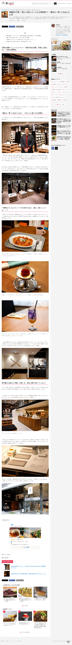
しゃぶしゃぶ (55, 81)
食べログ (69, 3)
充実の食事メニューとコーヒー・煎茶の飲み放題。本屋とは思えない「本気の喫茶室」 (24, 35)
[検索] (55, 3)
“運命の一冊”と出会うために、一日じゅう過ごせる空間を (18, 37)
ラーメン (55, 92)
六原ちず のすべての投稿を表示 (62, 34)
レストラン (63, 97)
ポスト (4, 26)
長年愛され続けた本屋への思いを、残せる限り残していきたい (19, 41)
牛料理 (54, 84)
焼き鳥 (68, 81)
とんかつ (60, 84)
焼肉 (54, 89)
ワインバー (55, 86)
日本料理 (62, 81)
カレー (60, 92)
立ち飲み (59, 89)
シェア (12, 26)
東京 (18, 20)
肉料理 (59, 99)
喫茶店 (24, 20)
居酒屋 (54, 99)
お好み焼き (65, 99)
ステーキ (66, 92)
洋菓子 (66, 86)
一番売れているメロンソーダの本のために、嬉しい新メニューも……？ (21, 39)
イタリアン (66, 84)
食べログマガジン (8, 3)
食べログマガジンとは (62, 3)
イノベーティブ (66, 89)
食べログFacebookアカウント (52, 148)
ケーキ (61, 86)
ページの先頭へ (68, 642)
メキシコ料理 (55, 97)
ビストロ (62, 94)
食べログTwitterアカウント (56, 148)
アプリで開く (20, 547)
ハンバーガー (55, 94)
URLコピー (20, 26)
